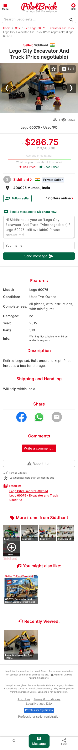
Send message (39, 256)
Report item (39, 463)
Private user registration (39, 710)
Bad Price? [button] (27, 166)
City (17, 28)
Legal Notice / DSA (39, 703)
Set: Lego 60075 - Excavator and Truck (49, 28)
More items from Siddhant (39, 517)
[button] (5, 6)
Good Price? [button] (49, 166)
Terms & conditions (47, 699)
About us (24, 699)
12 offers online (58, 198)
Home (6, 28)
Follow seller (17, 198)
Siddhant (21, 179)
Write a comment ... (39, 448)
